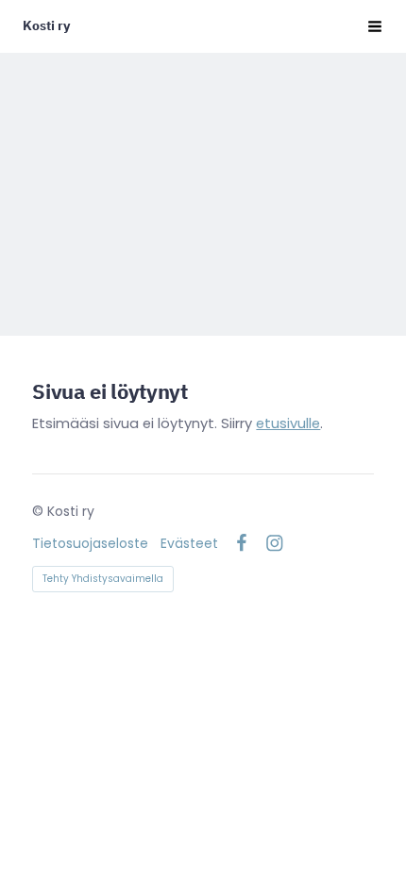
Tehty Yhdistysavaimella (102, 579)
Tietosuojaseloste (90, 543)
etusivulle (288, 423)
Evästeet (189, 543)
